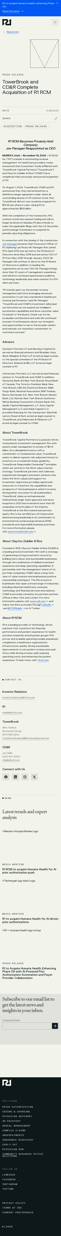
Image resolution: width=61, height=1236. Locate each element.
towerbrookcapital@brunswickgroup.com (25, 738)
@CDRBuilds (15, 608)
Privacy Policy (14, 1203)
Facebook (9, 1179)
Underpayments (13, 1135)
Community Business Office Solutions (22, 1155)
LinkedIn (46, 604)
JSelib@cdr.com (11, 760)
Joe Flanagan (9, 243)
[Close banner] (57, 3)
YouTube (8, 1189)
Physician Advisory (17, 1116)
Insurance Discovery (18, 1140)
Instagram (9, 1184)
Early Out (9, 1144)
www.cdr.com (37, 601)
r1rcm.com (43, 660)
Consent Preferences (17, 1212)
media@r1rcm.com (12, 712)
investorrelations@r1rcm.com (18, 697)
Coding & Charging (16, 1111)
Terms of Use (12, 1208)
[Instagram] (24, 776)
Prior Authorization (17, 1107)
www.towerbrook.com (20, 531)
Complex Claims (14, 1130)
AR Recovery (11, 1121)
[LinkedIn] (15, 776)
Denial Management (16, 1126)
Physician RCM (13, 1149)
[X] (34, 776)
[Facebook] (5, 776)
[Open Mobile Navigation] (55, 22)
